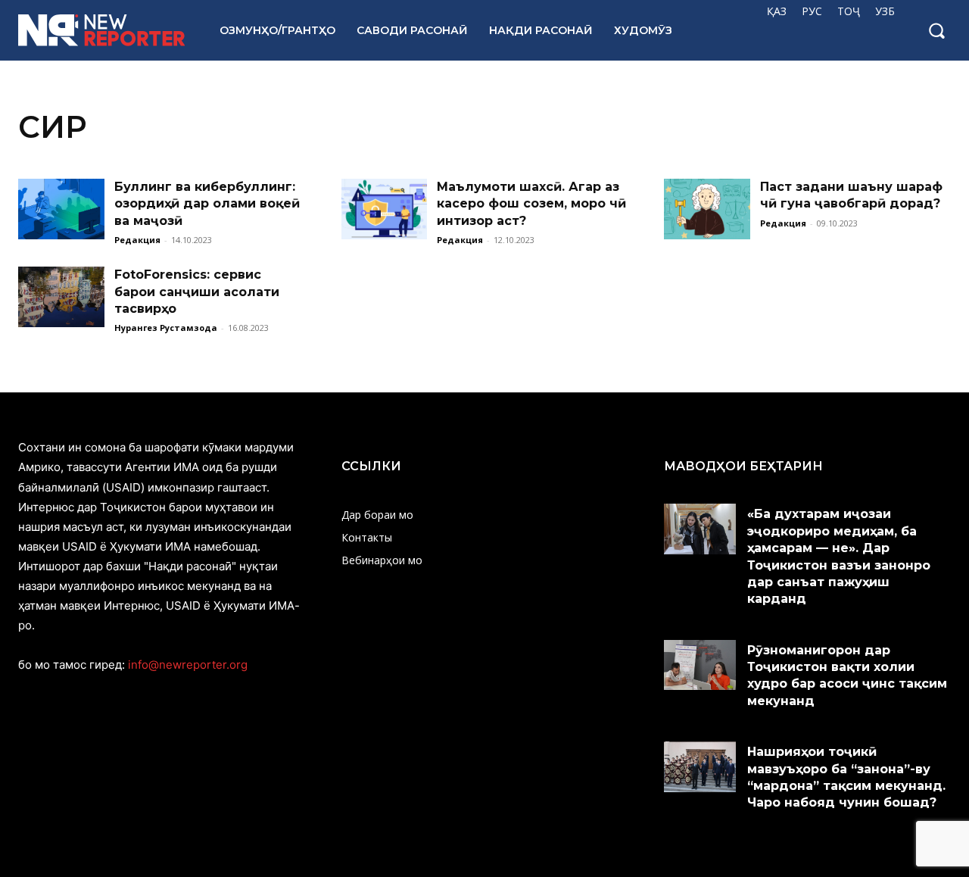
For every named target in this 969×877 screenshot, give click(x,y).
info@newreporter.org (188, 664)
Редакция (137, 239)
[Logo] (102, 30)
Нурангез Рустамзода (165, 327)
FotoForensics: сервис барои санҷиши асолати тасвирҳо (196, 291)
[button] (936, 30)
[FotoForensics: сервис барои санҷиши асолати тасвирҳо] (61, 297)
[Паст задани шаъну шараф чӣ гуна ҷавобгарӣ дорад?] (707, 209)
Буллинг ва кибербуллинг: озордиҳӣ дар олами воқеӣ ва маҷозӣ (207, 203)
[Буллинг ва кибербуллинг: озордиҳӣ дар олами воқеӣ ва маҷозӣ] (61, 209)
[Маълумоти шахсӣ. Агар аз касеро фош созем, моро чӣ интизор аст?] (384, 209)
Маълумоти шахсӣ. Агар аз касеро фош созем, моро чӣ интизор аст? (531, 203)
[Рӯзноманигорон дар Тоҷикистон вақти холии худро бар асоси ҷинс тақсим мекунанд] (700, 665)
